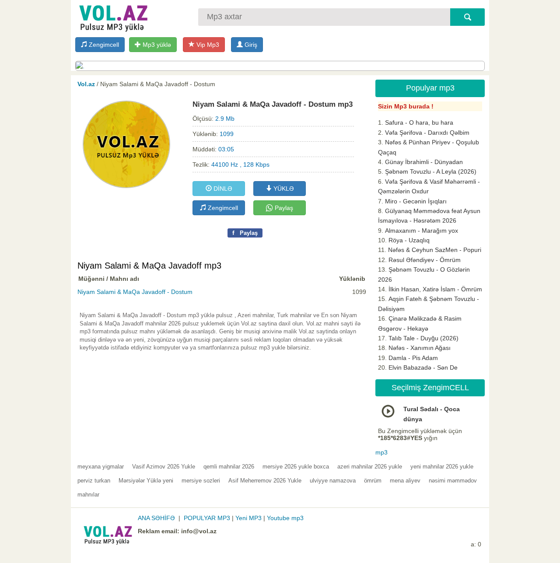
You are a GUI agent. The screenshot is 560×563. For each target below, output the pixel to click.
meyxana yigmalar (100, 466)
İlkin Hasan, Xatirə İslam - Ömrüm (435, 289)
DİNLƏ (222, 188)
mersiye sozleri (201, 480)
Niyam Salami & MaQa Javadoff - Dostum (134, 291)
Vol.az (86, 83)
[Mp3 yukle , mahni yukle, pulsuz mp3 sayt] (112, 16)
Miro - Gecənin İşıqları (416, 201)
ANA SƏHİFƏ (156, 517)
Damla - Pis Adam (413, 357)
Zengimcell (103, 44)
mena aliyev (405, 480)
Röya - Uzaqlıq (409, 240)
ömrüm (373, 480)
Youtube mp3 (285, 517)
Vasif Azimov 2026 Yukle (163, 466)
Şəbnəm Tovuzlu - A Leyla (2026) (430, 171)
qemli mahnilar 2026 (228, 466)
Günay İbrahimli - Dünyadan (424, 161)
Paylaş (283, 207)
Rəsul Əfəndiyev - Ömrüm (424, 259)
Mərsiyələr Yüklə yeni (146, 480)
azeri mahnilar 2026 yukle (369, 466)
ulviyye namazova (333, 480)
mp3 (381, 452)
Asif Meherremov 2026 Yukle (264, 480)
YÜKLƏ (283, 188)
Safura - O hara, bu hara (419, 122)
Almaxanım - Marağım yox (421, 230)
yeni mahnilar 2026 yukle (441, 466)
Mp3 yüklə (156, 44)
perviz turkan (93, 480)
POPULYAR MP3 (207, 517)
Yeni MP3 (248, 517)
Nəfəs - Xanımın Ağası (419, 347)
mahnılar (88, 494)
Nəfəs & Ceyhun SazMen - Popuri (434, 249)
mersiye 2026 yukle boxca (295, 466)
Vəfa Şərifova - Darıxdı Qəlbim (427, 132)
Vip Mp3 (207, 44)
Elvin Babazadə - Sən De (423, 367)
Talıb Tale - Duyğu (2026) (423, 338)
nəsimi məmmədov (453, 480)
